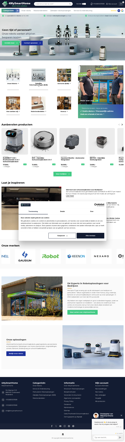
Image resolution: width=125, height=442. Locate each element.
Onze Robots (37, 386)
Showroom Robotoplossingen (74, 389)
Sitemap (67, 410)
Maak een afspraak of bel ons (91, 114)
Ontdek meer (9, 43)
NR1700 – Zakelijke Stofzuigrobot (97, 159)
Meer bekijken (61, 174)
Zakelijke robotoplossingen (60, 11)
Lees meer (70, 196)
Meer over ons (87, 101)
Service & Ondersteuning (41, 389)
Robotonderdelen (40, 11)
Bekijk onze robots (16, 353)
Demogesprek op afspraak (73, 417)
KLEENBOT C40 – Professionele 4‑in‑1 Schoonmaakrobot (11, 159)
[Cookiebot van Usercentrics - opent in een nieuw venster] (95, 205)
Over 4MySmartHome (71, 386)
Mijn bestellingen (101, 389)
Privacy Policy (68, 401)
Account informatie (101, 386)
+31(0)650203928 (98, 4)
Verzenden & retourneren (72, 395)
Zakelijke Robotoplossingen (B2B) (44, 395)
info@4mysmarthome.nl (14, 411)
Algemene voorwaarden (72, 398)
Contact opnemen (31, 43)
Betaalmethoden (70, 392)
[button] (122, 33)
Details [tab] (62, 211)
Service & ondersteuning (83, 11)
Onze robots (26, 11)
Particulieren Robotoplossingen (43, 392)
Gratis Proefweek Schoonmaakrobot (76, 414)
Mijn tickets (99, 392)
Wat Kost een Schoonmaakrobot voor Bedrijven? (84, 190)
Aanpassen (61, 235)
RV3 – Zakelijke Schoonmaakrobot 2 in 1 (42, 159)
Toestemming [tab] (33, 211)
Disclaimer (67, 404)
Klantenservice (69, 407)
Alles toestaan (90, 235)
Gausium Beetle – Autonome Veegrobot (72, 159)
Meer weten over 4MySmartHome (82, 312)
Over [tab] (91, 211)
